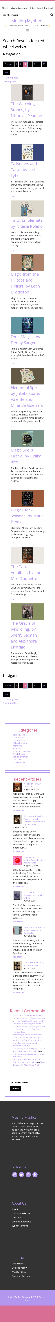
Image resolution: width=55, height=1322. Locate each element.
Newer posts (11, 81)
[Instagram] (14, 1174)
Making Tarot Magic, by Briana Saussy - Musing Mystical (27, 1060)
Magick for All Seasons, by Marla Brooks (27, 515)
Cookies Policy (19, 1267)
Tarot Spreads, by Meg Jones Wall (29, 1063)
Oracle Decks (19, 754)
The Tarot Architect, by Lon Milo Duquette (26, 572)
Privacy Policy (19, 1271)
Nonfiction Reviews (21, 751)
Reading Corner (20, 757)
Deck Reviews (19, 737)
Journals (17, 748)
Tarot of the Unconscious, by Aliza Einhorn (34, 895)
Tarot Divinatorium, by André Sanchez (34, 964)
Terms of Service (21, 1276)
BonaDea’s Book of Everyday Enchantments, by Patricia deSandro (27, 1043)
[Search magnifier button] (52, 15)
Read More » (18, 810)
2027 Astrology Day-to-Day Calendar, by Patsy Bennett (33, 860)
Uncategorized (19, 762)
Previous (9, 64)
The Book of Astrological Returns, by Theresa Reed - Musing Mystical (29, 1017)
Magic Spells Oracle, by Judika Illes (26, 456)
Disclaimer (17, 1263)
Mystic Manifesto (20, 8)
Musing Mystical (27, 21)
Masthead (38, 8)
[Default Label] (35, 1174)
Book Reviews (19, 735)
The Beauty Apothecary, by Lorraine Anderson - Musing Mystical (29, 1050)
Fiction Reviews (20, 743)
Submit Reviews (20, 1225)
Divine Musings (20, 740)
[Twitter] (21, 1174)
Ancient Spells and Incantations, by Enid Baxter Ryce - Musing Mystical (28, 1037)
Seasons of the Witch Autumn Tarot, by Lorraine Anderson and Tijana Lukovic (34, 820)
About (5, 8)
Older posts (10, 77)
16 (44, 64)
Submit (49, 8)
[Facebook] (28, 1174)
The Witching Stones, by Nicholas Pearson (26, 109)
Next (7, 72)
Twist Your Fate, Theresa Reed (29, 1021)
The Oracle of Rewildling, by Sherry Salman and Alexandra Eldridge (24, 635)
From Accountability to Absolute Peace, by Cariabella (34, 930)
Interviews (17, 746)
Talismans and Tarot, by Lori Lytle (24, 169)
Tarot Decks (18, 759)
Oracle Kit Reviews (21, 1221)
